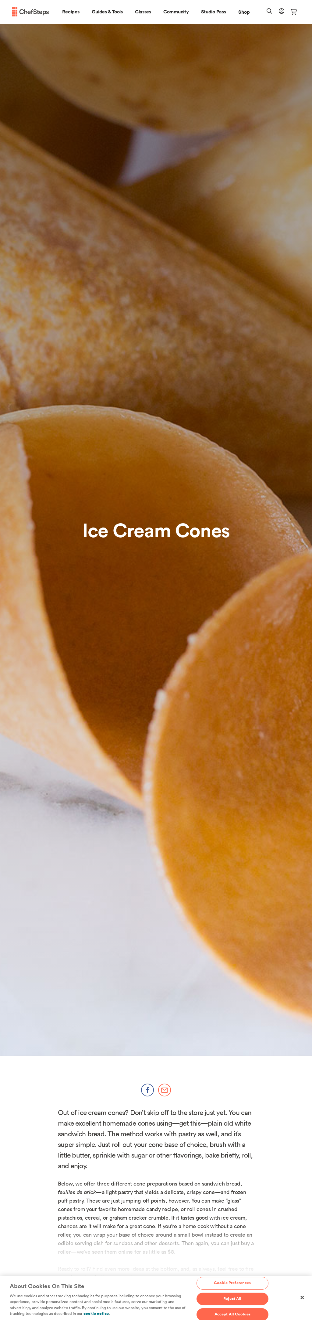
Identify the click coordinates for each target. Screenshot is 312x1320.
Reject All (232, 1298)
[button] (70, 12)
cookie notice (96, 1313)
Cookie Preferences (232, 1283)
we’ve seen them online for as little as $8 (125, 1251)
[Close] (302, 1297)
